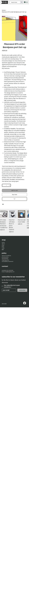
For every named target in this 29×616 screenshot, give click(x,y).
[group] (14, 222)
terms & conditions (6, 255)
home (3, 242)
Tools (3, 248)
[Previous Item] (4, 28)
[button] (25, 2)
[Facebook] (3, 204)
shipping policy (5, 260)
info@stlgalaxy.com (9, 271)
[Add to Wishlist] (14, 199)
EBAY (3, 249)
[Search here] (21, 2)
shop (3, 245)
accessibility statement (7, 261)
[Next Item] (25, 28)
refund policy (5, 258)
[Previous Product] (2, 214)
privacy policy (5, 257)
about (3, 243)
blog (3, 246)
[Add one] (9, 185)
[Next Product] (27, 214)
